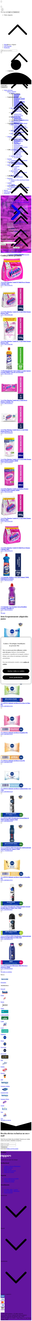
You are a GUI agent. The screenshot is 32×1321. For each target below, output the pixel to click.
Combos (9, 183)
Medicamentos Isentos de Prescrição (20, 187)
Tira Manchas (17, 157)
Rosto (12, 112)
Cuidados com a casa (16, 138)
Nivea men (3, 847)
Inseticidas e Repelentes (20, 151)
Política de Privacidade (12, 1148)
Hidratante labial (18, 123)
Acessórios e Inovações (13, 162)
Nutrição (9, 159)
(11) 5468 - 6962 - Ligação (11, 1189)
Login (9, 12)
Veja (2, 371)
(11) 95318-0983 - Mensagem (11, 1191)
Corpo (12, 93)
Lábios (12, 121)
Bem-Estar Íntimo (15, 108)
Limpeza (9, 136)
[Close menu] (1, 7)
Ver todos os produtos (6, 972)
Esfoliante (16, 106)
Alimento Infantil (18, 177)
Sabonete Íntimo (18, 111)
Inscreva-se (4, 1147)
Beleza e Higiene (11, 91)
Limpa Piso (17, 144)
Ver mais (3, 613)
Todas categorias (8, 90)
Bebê (12, 133)
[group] (16, 287)
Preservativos (17, 109)
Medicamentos (14, 171)
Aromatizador (17, 154)
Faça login (16, 247)
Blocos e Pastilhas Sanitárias (21, 139)
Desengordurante (18, 145)
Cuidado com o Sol (16, 117)
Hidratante (16, 96)
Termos (25, 250)
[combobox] (9, 50)
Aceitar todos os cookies (16, 671)
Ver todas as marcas (6, 1120)
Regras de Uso (8, 1169)
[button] (17, 29)
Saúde (8, 165)
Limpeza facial (17, 114)
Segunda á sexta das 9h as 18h (12, 1188)
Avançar (3, 244)
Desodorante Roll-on (19, 102)
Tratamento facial (18, 115)
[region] (16, 660)
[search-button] (1, 50)
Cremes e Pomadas (19, 135)
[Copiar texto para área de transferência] (1, 287)
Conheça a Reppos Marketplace (12, 1166)
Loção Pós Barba (18, 129)
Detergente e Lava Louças (20, 147)
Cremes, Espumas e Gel (20, 126)
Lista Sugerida (7, 46)
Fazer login (4, 85)
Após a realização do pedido (11, 1178)
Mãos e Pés (13, 130)
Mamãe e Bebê (14, 175)
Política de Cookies (16, 252)
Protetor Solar (17, 118)
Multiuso (16, 142)
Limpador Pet (17, 153)
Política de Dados (5, 252)
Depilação (16, 100)
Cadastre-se (16, 12)
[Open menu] (1, 1)
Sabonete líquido (18, 103)
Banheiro (16, 148)
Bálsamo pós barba (19, 127)
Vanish (2, 282)
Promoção (9, 178)
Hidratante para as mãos (20, 132)
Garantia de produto (9, 1181)
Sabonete (16, 97)
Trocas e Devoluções (9, 1180)
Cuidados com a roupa (16, 156)
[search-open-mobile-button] (1, 52)
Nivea (2, 703)
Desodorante (17, 94)
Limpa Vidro (17, 150)
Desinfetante (17, 141)
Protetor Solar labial (19, 120)
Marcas (6, 44)
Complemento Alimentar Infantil (19, 160)
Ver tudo (9, 189)
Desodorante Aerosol (19, 99)
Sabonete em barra (18, 105)
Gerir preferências (15, 677)
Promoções (7, 47)
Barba (12, 124)
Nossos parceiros (8, 1167)
